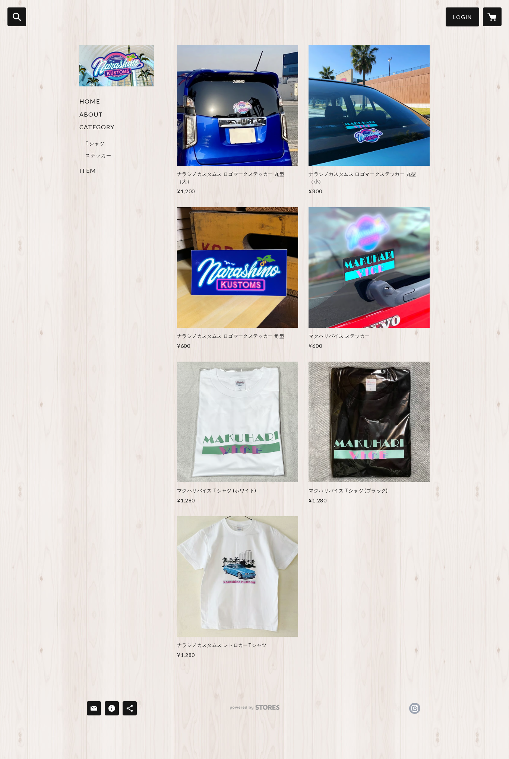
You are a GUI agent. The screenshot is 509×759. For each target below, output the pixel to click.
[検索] (16, 16)
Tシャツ (95, 143)
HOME (89, 101)
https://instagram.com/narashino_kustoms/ (414, 708)
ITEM (87, 170)
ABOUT (91, 114)
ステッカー (98, 155)
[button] (462, 16)
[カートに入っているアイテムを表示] (492, 16)
